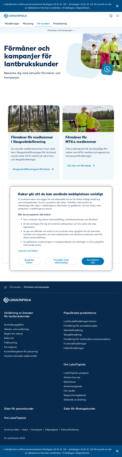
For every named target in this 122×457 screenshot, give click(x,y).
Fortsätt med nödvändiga (61, 261)
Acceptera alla (93, 261)
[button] (117, 6)
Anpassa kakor (29, 261)
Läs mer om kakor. (28, 250)
